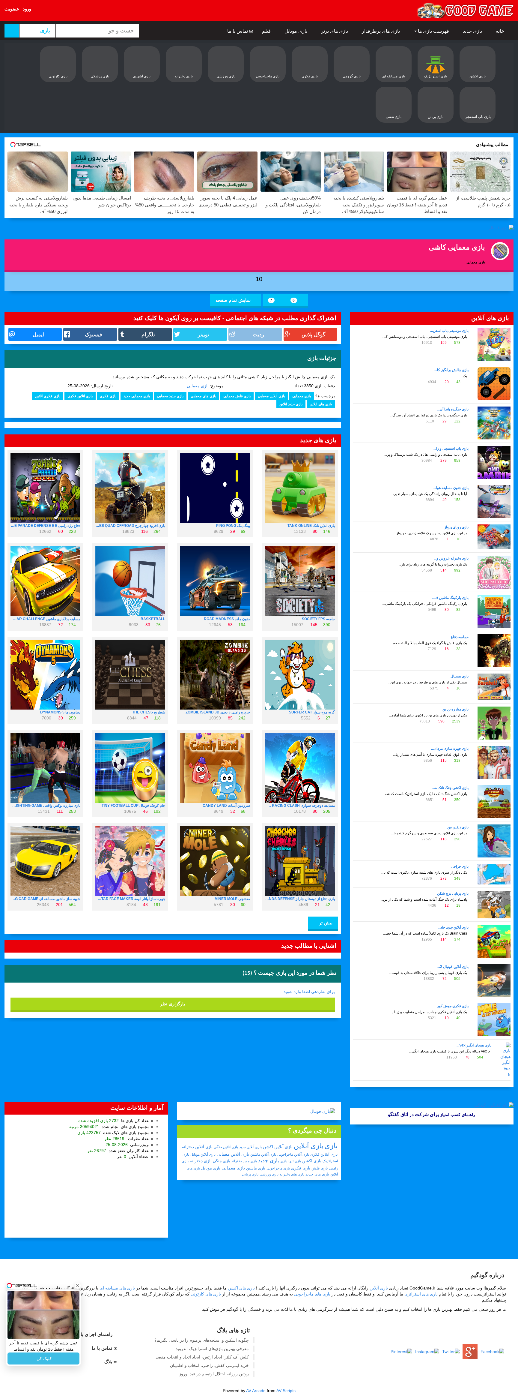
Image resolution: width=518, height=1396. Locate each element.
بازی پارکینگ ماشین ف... (450, 598)
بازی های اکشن (241, 1288)
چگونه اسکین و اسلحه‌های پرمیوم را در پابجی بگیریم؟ (201, 1340)
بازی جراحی (460, 866)
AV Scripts (286, 1390)
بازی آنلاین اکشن (278, 1146)
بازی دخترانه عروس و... (451, 558)
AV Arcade (256, 1390)
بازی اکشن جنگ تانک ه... (450, 788)
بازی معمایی (198, 385)
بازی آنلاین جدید (250, 1147)
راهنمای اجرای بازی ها (92, 1334)
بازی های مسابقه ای (117, 1288)
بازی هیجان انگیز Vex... (474, 1045)
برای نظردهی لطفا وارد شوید (309, 991)
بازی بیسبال (460, 676)
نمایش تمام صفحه (234, 300)
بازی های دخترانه (292, 1174)
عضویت (11, 8)
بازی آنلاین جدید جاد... (453, 927)
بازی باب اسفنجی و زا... (451, 448)
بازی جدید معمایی (170, 396)
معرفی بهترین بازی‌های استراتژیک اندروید (212, 1348)
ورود (27, 8)
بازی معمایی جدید (137, 396)
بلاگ (109, 1361)
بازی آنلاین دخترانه (197, 1147)
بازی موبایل (296, 31)
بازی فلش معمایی (237, 396)
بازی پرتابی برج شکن (453, 893)
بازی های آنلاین (321, 404)
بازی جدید (473, 31)
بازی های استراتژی (421, 1294)
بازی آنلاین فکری (80, 396)
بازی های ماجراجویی (312, 1294)
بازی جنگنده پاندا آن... (453, 409)
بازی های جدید (317, 1174)
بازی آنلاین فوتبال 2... (453, 967)
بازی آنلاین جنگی (226, 1147)
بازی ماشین (255, 1168)
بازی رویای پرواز (456, 527)
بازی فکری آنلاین (47, 396)
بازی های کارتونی (206, 1294)
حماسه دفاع (460, 637)
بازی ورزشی (269, 1174)
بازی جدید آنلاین (290, 404)
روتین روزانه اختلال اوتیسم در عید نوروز (214, 1373)
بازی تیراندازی (290, 1161)
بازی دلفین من (458, 827)
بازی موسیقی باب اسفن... (449, 331)
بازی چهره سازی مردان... (450, 748)
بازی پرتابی (250, 1174)
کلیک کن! (43, 1358)
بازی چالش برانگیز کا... (451, 370)
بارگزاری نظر (172, 1003)
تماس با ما (238, 31)
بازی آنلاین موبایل (203, 1154)
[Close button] (78, 1286)
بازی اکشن (311, 1160)
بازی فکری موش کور (453, 1006)
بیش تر (324, 922)
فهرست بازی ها (433, 31)
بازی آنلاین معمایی (271, 396)
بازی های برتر (335, 31)
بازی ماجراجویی (278, 1168)
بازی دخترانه (201, 1160)
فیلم (267, 31)
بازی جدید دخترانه (244, 1161)
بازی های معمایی (203, 396)
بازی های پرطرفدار (381, 31)
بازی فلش (319, 1168)
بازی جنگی (221, 1161)
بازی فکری (108, 396)
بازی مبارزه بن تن (455, 709)
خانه (500, 31)
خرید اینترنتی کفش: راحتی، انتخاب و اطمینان (209, 1365)
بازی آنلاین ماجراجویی (293, 1154)
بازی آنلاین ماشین (263, 1154)
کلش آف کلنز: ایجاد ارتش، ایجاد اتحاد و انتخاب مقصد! (201, 1357)
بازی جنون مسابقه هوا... (451, 488)
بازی (331, 1146)
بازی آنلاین (308, 1146)
